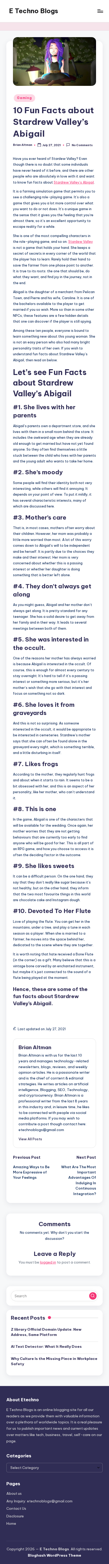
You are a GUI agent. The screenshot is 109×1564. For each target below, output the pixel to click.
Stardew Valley (80, 241)
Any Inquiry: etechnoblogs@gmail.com (39, 1501)
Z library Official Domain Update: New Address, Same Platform (46, 1332)
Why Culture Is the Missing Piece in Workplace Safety (54, 1361)
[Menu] (100, 10)
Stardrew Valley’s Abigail (74, 182)
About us (14, 1493)
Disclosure (15, 1516)
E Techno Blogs (33, 11)
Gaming (24, 98)
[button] (30, 1139)
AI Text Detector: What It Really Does (46, 1346)
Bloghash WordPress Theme (54, 1555)
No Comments (82, 145)
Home (11, 1523)
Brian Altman (35, 1047)
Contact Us (16, 1508)
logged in (48, 1262)
